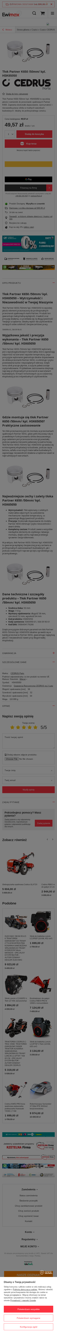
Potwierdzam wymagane (28, 1318)
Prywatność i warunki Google (23, 1300)
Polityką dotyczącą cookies (25, 1289)
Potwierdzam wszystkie (28, 1309)
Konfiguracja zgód (28, 1327)
